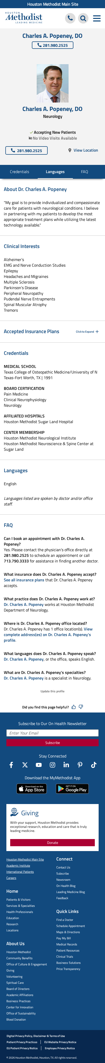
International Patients (20, 871)
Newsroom (63, 879)
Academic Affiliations (19, 994)
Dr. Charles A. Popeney (24, 604)
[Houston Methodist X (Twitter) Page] (25, 765)
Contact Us (63, 867)
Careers (11, 877)
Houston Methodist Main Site (52, 4)
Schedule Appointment (70, 925)
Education (12, 917)
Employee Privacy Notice (60, 1048)
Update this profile (52, 691)
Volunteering (14, 976)
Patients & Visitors (18, 899)
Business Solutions (68, 962)
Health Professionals (19, 911)
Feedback (62, 898)
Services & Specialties (20, 905)
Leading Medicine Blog (70, 891)
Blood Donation (16, 1019)
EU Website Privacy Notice (60, 1042)
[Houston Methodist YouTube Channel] (39, 765)
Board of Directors (18, 988)
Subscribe (52, 742)
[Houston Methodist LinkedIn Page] (66, 765)
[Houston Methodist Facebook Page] (11, 765)
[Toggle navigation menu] (96, 18)
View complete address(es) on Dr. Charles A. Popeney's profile (48, 634)
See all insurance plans (24, 580)
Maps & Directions (68, 932)
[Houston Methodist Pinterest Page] (80, 765)
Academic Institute (18, 865)
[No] (80, 707)
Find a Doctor (64, 919)
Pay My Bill (63, 938)
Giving (10, 970)
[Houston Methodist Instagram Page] (52, 765)
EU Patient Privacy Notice (22, 1048)
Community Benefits (19, 958)
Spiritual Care (15, 982)
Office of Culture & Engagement (26, 964)
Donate (52, 842)
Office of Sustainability (21, 1013)
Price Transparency (68, 968)
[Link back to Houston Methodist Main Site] (23, 18)
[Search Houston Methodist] (83, 18)
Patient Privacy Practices (22, 1042)
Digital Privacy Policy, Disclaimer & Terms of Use (36, 1036)
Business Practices (18, 1001)
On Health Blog (65, 885)
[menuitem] (52, 4)
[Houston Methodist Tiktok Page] (94, 765)
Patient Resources (68, 950)
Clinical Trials (64, 956)
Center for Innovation (19, 1007)
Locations (12, 930)
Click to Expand (85, 332)
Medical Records (66, 944)
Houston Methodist (18, 951)
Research (12, 924)
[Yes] (73, 707)
